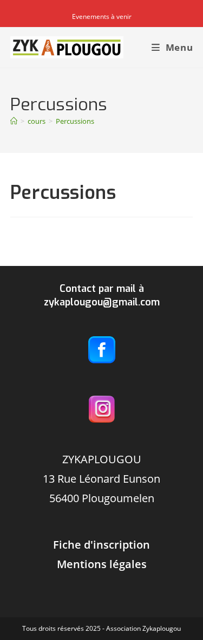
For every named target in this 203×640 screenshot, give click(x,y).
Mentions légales (102, 564)
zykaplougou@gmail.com (102, 302)
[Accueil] (13, 121)
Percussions (75, 121)
